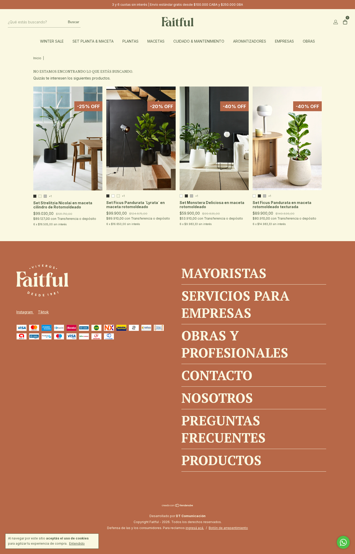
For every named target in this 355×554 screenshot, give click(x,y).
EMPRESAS (284, 41)
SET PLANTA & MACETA (93, 41)
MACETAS (156, 41)
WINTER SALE (52, 41)
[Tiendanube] (177, 506)
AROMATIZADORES (249, 41)
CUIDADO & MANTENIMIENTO (198, 41)
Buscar (73, 22)
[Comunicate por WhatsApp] (343, 542)
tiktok (43, 312)
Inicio (37, 58)
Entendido (77, 543)
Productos (221, 460)
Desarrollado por (177, 516)
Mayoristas (223, 273)
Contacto (216, 375)
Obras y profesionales (234, 344)
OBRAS (309, 41)
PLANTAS (130, 41)
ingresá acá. (195, 528)
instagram (25, 312)
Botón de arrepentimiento (228, 528)
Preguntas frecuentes (223, 429)
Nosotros (217, 397)
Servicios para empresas (235, 304)
